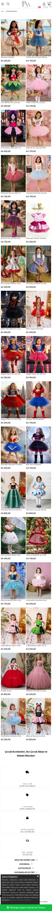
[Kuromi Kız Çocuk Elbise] (13, 218)
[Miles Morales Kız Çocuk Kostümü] (13, 309)
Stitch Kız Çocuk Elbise (36, 57)
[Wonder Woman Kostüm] (13, 445)
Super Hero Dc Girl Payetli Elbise (11, 419)
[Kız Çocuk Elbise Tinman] (13, 264)
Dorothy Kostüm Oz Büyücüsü (37, 284)
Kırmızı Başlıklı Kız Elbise (37, 555)
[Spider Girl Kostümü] (38, 399)
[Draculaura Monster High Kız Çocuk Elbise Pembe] (13, 128)
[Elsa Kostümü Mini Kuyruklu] (13, 580)
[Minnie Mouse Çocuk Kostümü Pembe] (38, 716)
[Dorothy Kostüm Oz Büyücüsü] (38, 264)
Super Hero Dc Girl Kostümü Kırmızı (11, 374)
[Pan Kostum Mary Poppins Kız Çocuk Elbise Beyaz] (13, 535)
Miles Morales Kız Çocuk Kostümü (11, 329)
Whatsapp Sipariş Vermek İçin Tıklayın (27, 907)
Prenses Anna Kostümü (11, 510)
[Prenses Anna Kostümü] (13, 490)
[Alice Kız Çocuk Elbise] (38, 490)
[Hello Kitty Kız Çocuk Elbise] (38, 83)
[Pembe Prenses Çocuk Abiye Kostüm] (38, 671)
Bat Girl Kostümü (33, 465)
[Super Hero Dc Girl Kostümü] (38, 354)
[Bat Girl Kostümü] (38, 445)
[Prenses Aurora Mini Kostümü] (13, 173)
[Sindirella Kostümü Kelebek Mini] (13, 716)
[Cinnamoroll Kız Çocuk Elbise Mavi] (38, 173)
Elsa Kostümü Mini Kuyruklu (11, 600)
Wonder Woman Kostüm (11, 465)
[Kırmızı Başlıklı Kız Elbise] (38, 535)
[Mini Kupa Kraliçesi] (38, 309)
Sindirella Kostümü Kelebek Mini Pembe (37, 600)
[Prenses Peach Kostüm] (38, 218)
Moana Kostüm (7, 57)
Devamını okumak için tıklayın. (21, 900)
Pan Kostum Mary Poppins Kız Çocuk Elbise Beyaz (11, 555)
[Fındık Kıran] (13, 671)
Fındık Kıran (6, 691)
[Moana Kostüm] (13, 37)
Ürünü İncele (18, 40)
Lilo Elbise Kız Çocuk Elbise (11, 103)
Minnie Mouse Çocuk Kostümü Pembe (37, 736)
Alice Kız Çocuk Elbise (36, 510)
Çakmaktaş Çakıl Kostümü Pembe (11, 646)
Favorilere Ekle (13, 402)
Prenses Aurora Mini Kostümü (11, 193)
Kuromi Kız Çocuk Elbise (11, 238)
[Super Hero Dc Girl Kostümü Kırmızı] (13, 354)
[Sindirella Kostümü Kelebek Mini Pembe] (38, 580)
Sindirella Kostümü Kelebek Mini (11, 736)
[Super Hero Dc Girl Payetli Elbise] (13, 399)
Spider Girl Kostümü (35, 419)
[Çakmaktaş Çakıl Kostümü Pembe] (13, 626)
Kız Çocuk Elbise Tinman (11, 284)
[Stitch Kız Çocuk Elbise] (38, 37)
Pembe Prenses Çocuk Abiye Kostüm (37, 691)
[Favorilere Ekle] (13, 40)
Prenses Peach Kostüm (36, 238)
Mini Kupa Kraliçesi (34, 329)
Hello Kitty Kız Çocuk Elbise (37, 103)
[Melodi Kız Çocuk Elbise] (38, 128)
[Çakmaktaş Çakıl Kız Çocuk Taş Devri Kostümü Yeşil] (38, 626)
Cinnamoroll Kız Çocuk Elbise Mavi (37, 193)
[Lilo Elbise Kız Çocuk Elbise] (13, 83)
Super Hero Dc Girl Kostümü (37, 374)
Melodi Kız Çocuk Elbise (37, 148)
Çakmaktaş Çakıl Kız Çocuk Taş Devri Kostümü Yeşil (37, 646)
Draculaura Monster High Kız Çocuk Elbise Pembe (11, 148)
